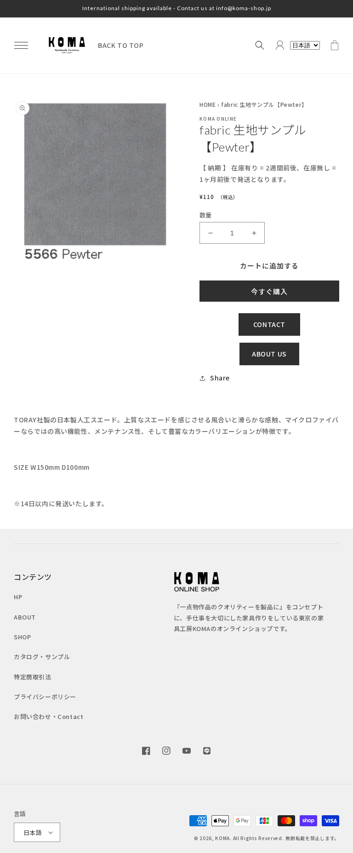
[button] (21, 45)
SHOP (22, 636)
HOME (207, 104)
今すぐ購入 (269, 291)
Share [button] (220, 377)
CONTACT (269, 324)
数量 (205, 214)
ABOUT (25, 617)
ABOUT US (269, 353)
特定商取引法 (32, 676)
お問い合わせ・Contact (48, 716)
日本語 (32, 832)
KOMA (222, 838)
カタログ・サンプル (42, 656)
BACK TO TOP (121, 45)
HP (18, 596)
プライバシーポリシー (45, 696)
